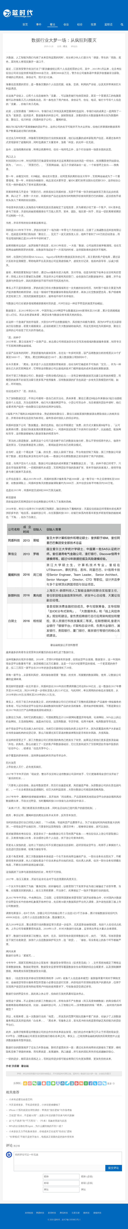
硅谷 (79, 24)
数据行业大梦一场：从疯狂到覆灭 (64, 40)
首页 (25, 24)
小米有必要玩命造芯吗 (20, 1099)
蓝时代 (17, 14)
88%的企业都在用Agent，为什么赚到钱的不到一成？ (36, 1126)
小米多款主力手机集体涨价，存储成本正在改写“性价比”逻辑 (40, 1131)
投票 (93, 24)
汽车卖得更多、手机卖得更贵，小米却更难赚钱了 (34, 1105)
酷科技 (87, 1213)
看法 (52, 24)
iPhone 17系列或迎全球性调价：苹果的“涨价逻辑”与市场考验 (40, 1110)
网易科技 (40, 1213)
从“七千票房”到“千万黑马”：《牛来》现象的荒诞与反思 (38, 1121)
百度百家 (76, 1213)
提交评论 (113, 1167)
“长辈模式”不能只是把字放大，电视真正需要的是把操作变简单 (41, 1137)
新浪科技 (52, 1213)
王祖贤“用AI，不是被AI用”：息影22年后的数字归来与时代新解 (41, 1115)
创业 (66, 24)
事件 (39, 24)
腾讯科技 (64, 1213)
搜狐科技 (97, 1213)
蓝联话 (108, 24)
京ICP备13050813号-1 (71, 1219)
